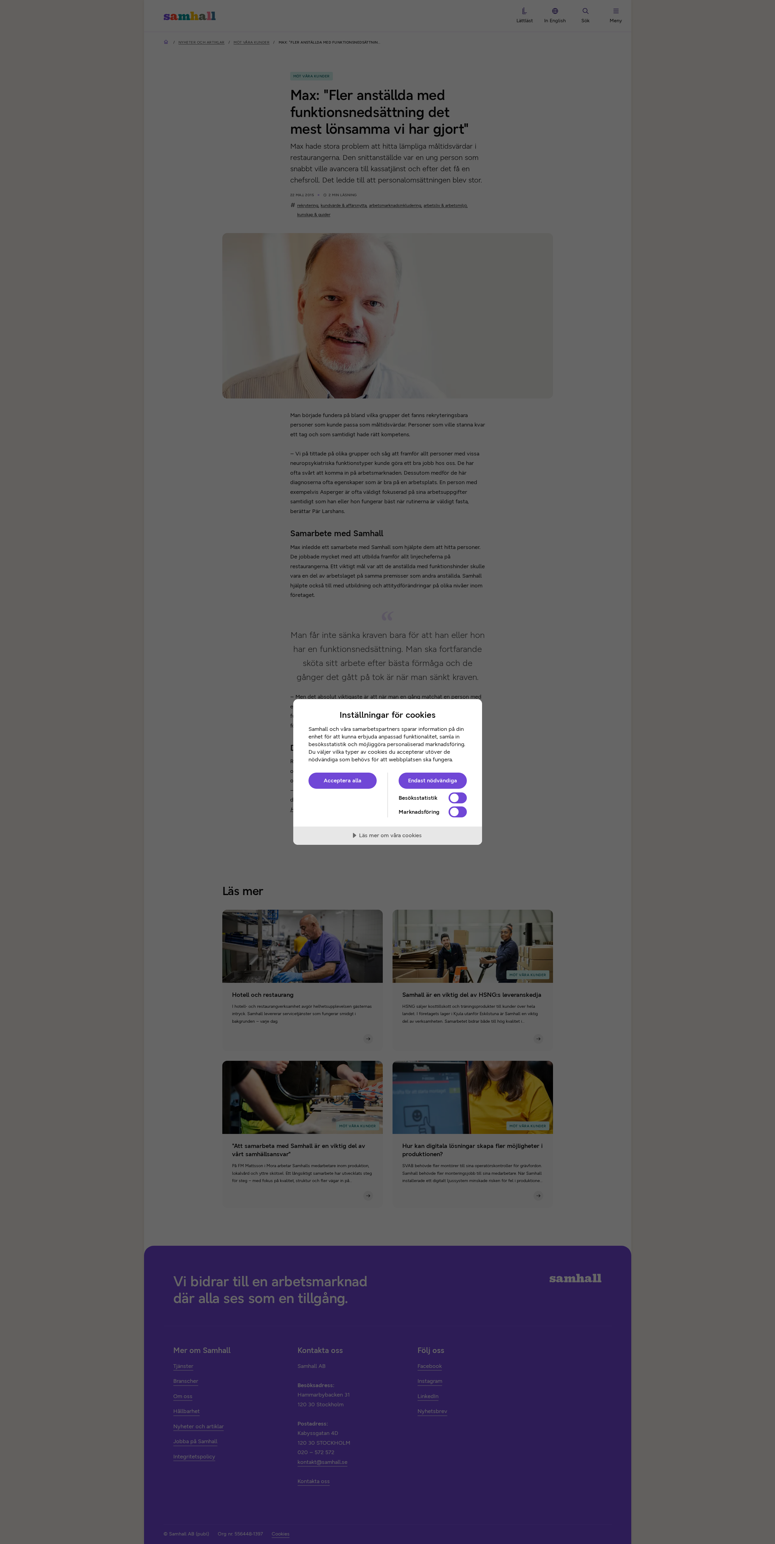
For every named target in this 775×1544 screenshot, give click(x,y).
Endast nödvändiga (432, 780)
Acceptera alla (342, 780)
